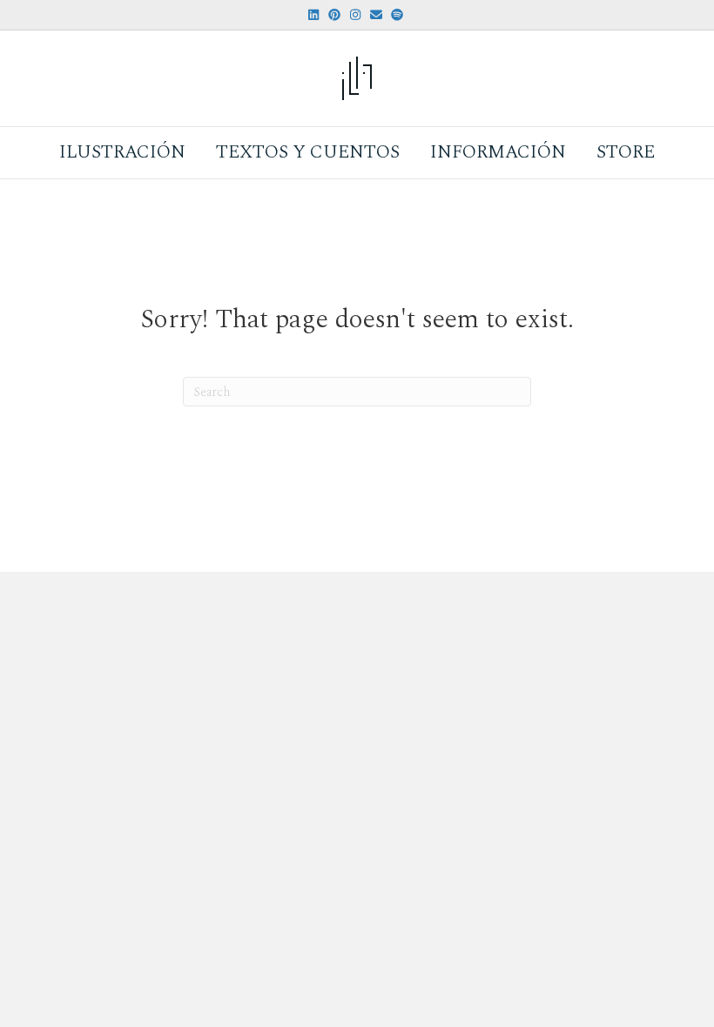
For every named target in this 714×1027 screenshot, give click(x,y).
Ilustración (122, 152)
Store (625, 152)
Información (498, 152)
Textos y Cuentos (308, 152)
